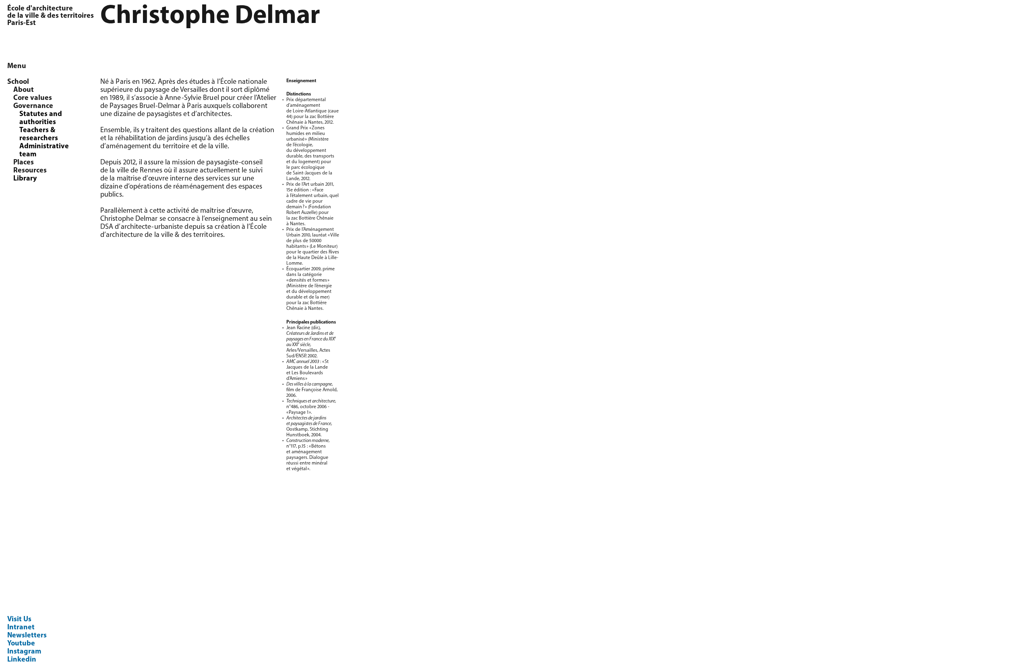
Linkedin (21, 660)
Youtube (21, 643)
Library (25, 179)
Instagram (24, 652)
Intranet (21, 627)
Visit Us (19, 619)
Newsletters (27, 635)
